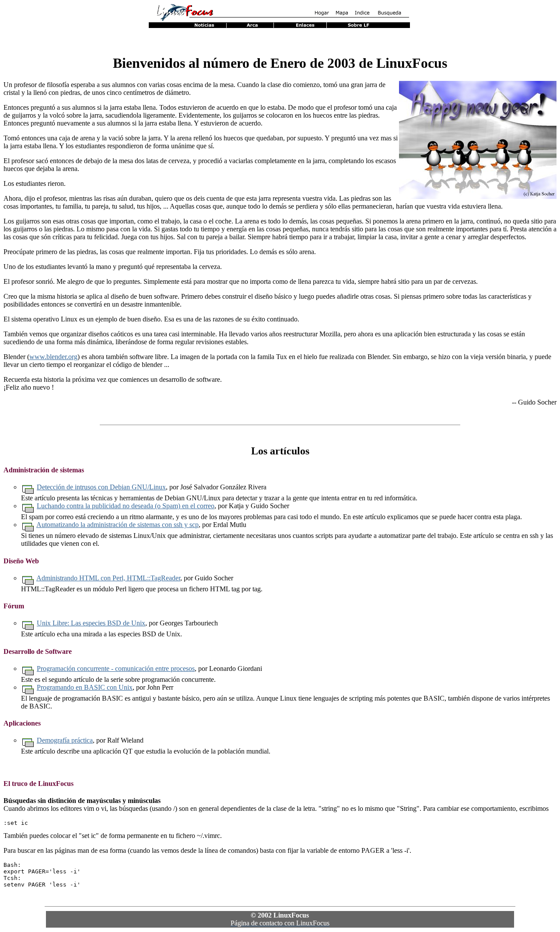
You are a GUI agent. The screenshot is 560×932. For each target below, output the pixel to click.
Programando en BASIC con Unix (85, 687)
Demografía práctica (65, 740)
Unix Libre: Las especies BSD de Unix (91, 623)
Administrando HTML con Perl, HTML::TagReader (108, 578)
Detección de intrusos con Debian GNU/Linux (101, 487)
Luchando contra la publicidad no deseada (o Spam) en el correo (125, 506)
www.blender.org (53, 356)
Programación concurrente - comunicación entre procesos (116, 668)
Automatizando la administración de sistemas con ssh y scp (117, 524)
